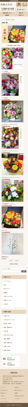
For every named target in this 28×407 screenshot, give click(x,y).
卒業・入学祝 (7, 346)
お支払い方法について (4, 390)
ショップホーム (3, 387)
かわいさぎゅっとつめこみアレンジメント (11, 177)
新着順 (18, 45)
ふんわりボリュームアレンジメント (10, 124)
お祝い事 (12, 19)
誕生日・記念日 (7, 323)
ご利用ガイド (21, 15)
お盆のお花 (6, 316)
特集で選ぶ (8, 19)
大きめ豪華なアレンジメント (8, 204)
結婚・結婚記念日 (8, 327)
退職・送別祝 (7, 350)
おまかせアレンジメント (9, 319)
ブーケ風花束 (5, 71)
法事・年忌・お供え (8, 335)
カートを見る (17, 398)
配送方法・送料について (19, 390)
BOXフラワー (5, 230)
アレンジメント (7, 281)
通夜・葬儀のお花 (8, 342)
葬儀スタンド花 (7, 300)
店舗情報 (7, 15)
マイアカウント (3, 398)
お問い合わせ (17, 387)
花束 (5, 285)
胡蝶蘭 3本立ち (5, 257)
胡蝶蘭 (5, 292)
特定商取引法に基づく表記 (19, 395)
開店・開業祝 (7, 339)
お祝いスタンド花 (8, 296)
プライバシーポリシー (4, 401)
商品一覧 (21, 13)
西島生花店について (7, 13)
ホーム (3, 19)
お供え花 (6, 304)
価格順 (14, 45)
